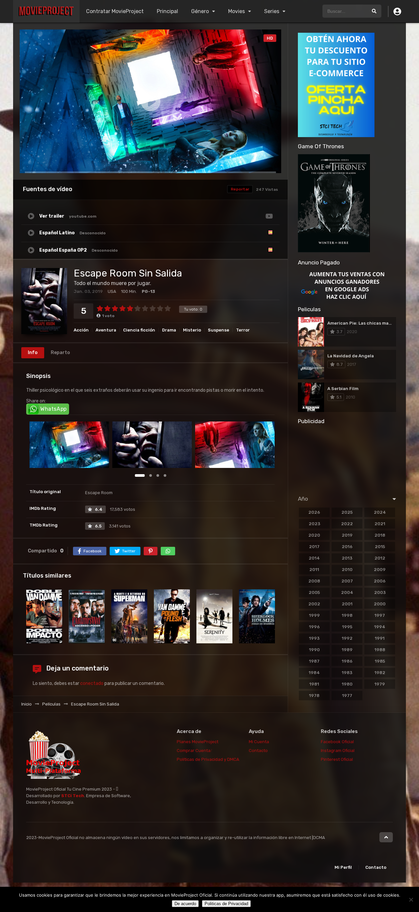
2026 (314, 512)
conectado (91, 683)
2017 (314, 546)
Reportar (240, 189)
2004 (347, 592)
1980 (347, 684)
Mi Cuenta (259, 741)
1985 (380, 661)
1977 (347, 695)
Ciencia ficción (139, 330)
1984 (314, 672)
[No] (411, 899)
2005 (314, 592)
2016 (347, 546)
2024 (380, 512)
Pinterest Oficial (337, 759)
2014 (314, 558)
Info (33, 352)
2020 (314, 535)
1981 (314, 684)
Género (200, 11)
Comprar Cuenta (194, 750)
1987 (314, 661)
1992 (347, 638)
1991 (380, 638)
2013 (347, 558)
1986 (347, 661)
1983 (347, 672)
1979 (379, 684)
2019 (347, 535)
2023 (314, 523)
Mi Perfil (343, 867)
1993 (314, 638)
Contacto (258, 750)
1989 (347, 649)
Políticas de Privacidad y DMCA (208, 759)
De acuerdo (185, 903)
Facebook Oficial (337, 741)
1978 (314, 695)
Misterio (192, 330)
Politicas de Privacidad (226, 903)
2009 (380, 569)
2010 (347, 569)
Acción (81, 330)
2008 (314, 581)
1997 (379, 615)
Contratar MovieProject (115, 11)
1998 (347, 615)
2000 (380, 603)
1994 (379, 626)
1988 (379, 649)
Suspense (218, 330)
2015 (380, 546)
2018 (379, 535)
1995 (347, 626)
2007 (347, 581)
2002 (314, 603)
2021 (379, 523)
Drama (169, 330)
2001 (347, 603)
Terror (243, 330)
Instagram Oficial (338, 750)
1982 (379, 672)
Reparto (60, 352)
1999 (314, 615)
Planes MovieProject (197, 741)
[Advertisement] (347, 458)
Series (271, 11)
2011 (314, 569)
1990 (314, 649)
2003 (380, 592)
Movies (236, 11)
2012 (379, 558)
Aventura (106, 330)
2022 (347, 523)
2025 (347, 512)
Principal (167, 11)
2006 (380, 581)
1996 (314, 626)
